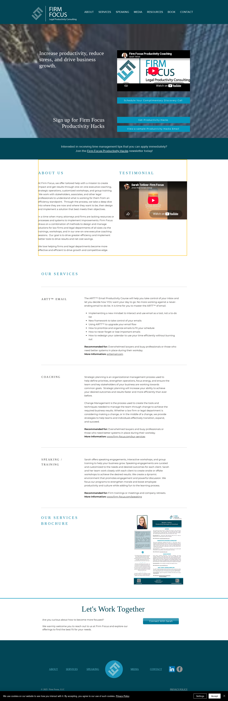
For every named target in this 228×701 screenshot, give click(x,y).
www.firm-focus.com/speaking (124, 496)
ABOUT (53, 669)
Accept (214, 696)
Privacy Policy (122, 696)
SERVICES (72, 669)
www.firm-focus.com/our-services (126, 436)
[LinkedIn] (172, 669)
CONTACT (156, 669)
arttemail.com (115, 354)
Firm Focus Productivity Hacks (107, 151)
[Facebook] (180, 669)
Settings (200, 696)
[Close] (224, 696)
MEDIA (135, 669)
